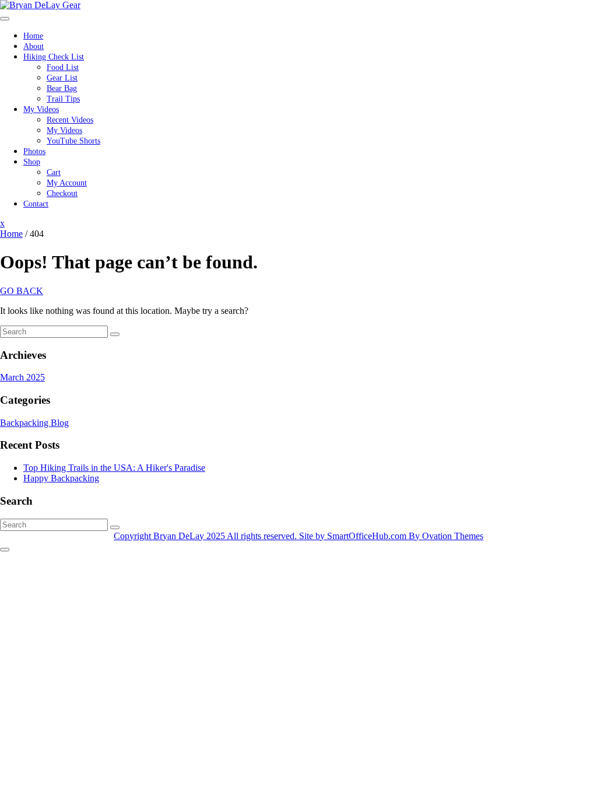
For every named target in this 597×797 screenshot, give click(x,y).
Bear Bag (62, 88)
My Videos (41, 109)
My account (67, 183)
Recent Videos (70, 120)
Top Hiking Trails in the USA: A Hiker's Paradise (114, 468)
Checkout (62, 193)
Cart (54, 172)
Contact (35, 204)
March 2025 (22, 377)
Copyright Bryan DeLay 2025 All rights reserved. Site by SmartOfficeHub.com (298, 536)
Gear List (62, 78)
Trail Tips (63, 99)
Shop (31, 162)
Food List (63, 67)
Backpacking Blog (34, 423)
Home (33, 36)
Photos (34, 151)
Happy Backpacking (61, 478)
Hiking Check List (53, 57)
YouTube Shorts (73, 141)
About (33, 46)
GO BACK (21, 291)
